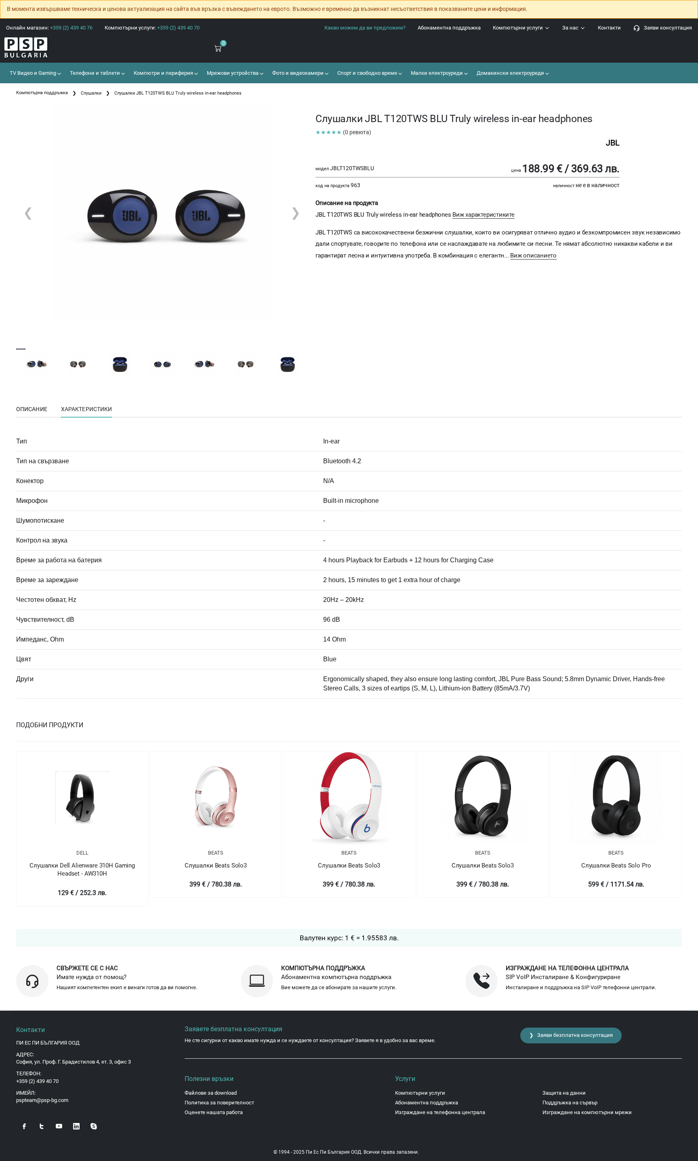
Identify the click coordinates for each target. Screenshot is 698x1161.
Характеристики (86, 409)
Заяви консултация (666, 28)
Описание (31, 409)
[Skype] (93, 1125)
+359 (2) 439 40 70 (37, 1081)
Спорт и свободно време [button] (366, 73)
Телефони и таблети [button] (94, 73)
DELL (82, 853)
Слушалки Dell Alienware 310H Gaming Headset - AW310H (82, 869)
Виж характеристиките (483, 214)
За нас (571, 28)
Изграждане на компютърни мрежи (587, 1112)
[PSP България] (58, 48)
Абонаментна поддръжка (449, 28)
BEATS (215, 853)
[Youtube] (59, 1125)
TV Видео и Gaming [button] (32, 73)
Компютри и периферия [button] (162, 73)
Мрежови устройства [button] (232, 73)
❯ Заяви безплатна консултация (571, 1035)
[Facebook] (24, 1125)
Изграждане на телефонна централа (440, 1112)
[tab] (31, 409)
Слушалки (91, 93)
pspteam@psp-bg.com (42, 1100)
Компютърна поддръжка (42, 92)
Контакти (609, 28)
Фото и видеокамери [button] (297, 73)
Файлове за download (211, 1093)
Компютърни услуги (518, 28)
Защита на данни (564, 1093)
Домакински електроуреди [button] (509, 73)
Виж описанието (533, 255)
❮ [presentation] (28, 212)
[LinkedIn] (76, 1125)
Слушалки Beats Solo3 (216, 865)
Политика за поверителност (219, 1103)
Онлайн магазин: (49, 28)
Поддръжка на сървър (569, 1103)
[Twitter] (41, 1125)
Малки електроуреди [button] (436, 73)
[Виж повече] (82, 797)
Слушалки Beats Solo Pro (616, 865)
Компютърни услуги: (152, 28)
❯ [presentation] (295, 212)
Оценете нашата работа (214, 1112)
